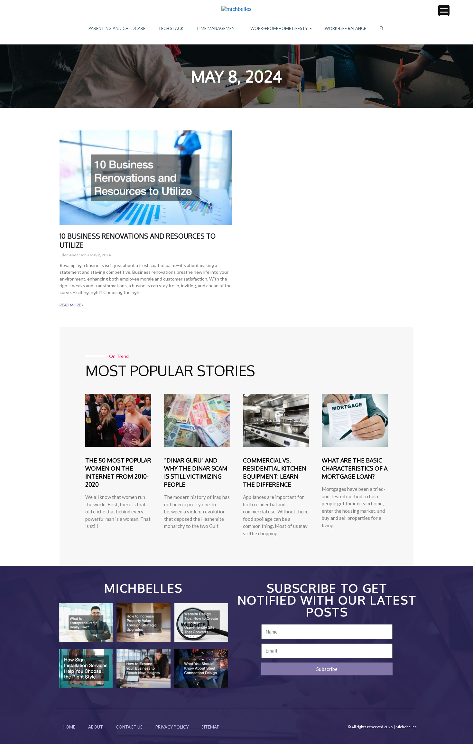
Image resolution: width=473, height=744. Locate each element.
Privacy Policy (172, 727)
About (95, 727)
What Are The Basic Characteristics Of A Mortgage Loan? (354, 468)
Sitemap (210, 727)
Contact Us (129, 727)
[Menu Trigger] (444, 10)
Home (69, 727)
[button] (382, 28)
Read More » (72, 304)
